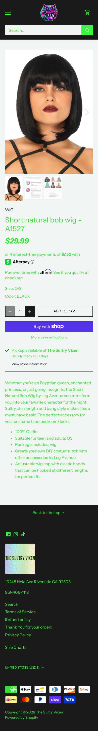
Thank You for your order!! (28, 627)
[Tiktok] (23, 534)
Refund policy (18, 619)
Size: (9, 288)
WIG (9, 209)
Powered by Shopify (21, 717)
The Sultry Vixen (49, 712)
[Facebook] (8, 534)
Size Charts (15, 647)
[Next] (86, 111)
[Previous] (11, 111)
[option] (49, 112)
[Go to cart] (87, 13)
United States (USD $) (22, 667)
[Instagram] (16, 534)
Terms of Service (20, 611)
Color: (10, 296)
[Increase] (29, 311)
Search (11, 604)
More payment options (49, 337)
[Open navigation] (8, 13)
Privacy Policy (18, 634)
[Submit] (87, 30)
